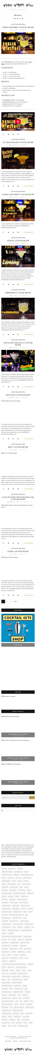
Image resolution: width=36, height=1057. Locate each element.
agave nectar (12, 868)
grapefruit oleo (6, 945)
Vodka (25, 1022)
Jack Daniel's (5, 951)
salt (21, 1001)
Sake (17, 1001)
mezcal (24, 970)
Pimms (11, 988)
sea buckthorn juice (7, 1004)
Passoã (25, 979)
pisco (26, 988)
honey (20, 948)
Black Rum (4, 890)
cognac (31, 911)
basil (19, 884)
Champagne (12, 899)
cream (24, 917)
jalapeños (13, 951)
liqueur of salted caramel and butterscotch (14, 964)
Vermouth (19, 1022)
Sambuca (26, 1001)
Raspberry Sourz (6, 998)
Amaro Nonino (18, 871)
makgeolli (30, 964)
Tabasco (4, 1016)
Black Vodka (12, 890)
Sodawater (29, 1004)
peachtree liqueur (17, 982)
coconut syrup (17, 911)
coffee (25, 911)
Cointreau (4, 914)
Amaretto (19, 868)
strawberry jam (6, 1010)
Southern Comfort (19, 1007)
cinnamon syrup (6, 908)
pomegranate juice (18, 991)
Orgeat (4, 979)
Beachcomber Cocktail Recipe (18, 782)
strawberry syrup (6, 1013)
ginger (14, 939)
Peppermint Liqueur (7, 985)
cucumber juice (29, 924)
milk (3, 973)
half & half (5, 948)
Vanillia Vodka (6, 1022)
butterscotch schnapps (19, 893)
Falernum (10, 933)
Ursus (18, 1019)
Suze (22, 1013)
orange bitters (6, 976)
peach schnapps (6, 982)
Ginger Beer (28, 939)
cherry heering (24, 902)
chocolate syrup (25, 905)
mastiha (12, 970)
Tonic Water (26, 1016)
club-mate (30, 908)
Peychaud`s (5, 988)
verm (13, 1022)
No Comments (23, 145)
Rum (20, 998)
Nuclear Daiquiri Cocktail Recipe (18, 142)
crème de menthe (6, 924)
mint (7, 973)
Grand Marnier (14, 942)
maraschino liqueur (21, 967)
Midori (29, 970)
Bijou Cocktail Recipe (18, 447)
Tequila (10, 1016)
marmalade (5, 970)
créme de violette (18, 924)
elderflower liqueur (13, 930)
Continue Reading (28, 186)
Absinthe (4, 868)
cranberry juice (6, 917)
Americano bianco (7, 874)
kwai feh (9, 954)
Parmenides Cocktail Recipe (18, 293)
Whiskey (4, 1025)
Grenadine (15, 945)
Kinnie (3, 954)
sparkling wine (30, 1007)
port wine (27, 991)
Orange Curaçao (16, 976)
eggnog (4, 930)
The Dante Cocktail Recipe (18, 395)
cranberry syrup (16, 917)
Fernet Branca (27, 936)
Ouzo (9, 979)
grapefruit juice (24, 942)
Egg (33, 927)
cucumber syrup (6, 927)
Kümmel (16, 954)
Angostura (16, 874)
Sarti (31, 1001)
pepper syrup (17, 985)
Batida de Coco (26, 884)
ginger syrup (5, 942)
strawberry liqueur (17, 1010)
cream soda (5, 921)
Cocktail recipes (18, 139)
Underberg (12, 1019)
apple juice (18, 877)
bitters (26, 887)
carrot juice (24, 896)
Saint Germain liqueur (8, 1001)
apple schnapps (27, 877)
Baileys (4, 884)
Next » (15, 601)
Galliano (4, 939)
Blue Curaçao (21, 890)
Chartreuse (5, 902)
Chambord (4, 899)
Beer (21, 887)
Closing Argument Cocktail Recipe (18, 194)
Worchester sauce (23, 1025)
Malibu (4, 967)
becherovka (5, 887)
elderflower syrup (26, 930)
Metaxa (18, 970)
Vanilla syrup (25, 1019)
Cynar (13, 927)
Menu (19, 15)
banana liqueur (12, 884)
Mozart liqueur (23, 973)
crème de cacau (14, 921)
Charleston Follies (22, 899)
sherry (16, 1004)
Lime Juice (4, 961)
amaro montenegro (7, 871)
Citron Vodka (15, 908)
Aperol (4, 877)
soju (11, 1007)
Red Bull (14, 998)
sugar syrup (16, 1013)
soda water (5, 1007)
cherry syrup (15, 905)
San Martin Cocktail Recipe (18, 734)
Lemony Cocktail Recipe (18, 241)
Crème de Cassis (24, 921)
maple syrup (11, 967)
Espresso (4, 933)
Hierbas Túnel (13, 948)
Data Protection (25, 1041)
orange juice (25, 976)
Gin (9, 939)
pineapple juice (19, 988)
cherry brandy (14, 902)
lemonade (22, 954)
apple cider (11, 877)
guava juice (23, 945)
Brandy (29, 890)
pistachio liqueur (6, 991)
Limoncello (12, 961)
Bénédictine (30, 893)
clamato (23, 908)
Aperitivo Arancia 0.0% (27, 874)
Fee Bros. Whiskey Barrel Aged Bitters (12, 936)
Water (30, 1022)
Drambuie (20, 927)
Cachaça (4, 896)
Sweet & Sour (29, 1013)
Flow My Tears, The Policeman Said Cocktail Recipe (18, 498)
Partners (8, 1041)
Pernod (25, 985)
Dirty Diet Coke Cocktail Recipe (18, 758)
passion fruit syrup (17, 979)
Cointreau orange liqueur (16, 914)
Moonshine (14, 973)
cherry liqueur (6, 905)
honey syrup (27, 948)
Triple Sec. (4, 1019)
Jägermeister (21, 951)
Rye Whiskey (26, 998)
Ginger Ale (20, 939)
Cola (26, 914)
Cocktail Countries (24, 1036)
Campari (17, 896)
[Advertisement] (18, 667)
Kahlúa (29, 951)
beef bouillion (14, 887)
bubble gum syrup (6, 893)
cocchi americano (7, 911)
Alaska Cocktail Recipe (18, 551)
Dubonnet (27, 927)
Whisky (10, 1025)
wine (15, 1025)
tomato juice (17, 1016)
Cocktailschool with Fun (18, 1038)
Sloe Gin (22, 1004)
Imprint (15, 1041)
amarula (26, 871)
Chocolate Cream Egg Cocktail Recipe (18, 344)
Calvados (10, 896)
